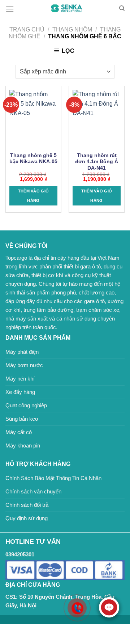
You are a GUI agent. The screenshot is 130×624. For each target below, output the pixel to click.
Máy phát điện (22, 352)
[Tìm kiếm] (122, 8)
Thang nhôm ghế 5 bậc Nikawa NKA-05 (33, 159)
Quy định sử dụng (26, 518)
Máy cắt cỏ (18, 432)
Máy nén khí (20, 378)
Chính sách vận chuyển (33, 491)
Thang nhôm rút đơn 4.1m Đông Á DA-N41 (96, 162)
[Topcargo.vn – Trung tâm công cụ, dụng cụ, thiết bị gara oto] (66, 8)
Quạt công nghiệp (26, 405)
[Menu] (9, 9)
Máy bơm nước (24, 365)
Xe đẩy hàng (20, 392)
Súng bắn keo (21, 419)
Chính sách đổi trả (26, 505)
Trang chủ (26, 29)
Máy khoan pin (22, 445)
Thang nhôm (72, 29)
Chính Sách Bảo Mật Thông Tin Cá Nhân (53, 478)
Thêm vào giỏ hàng (33, 196)
